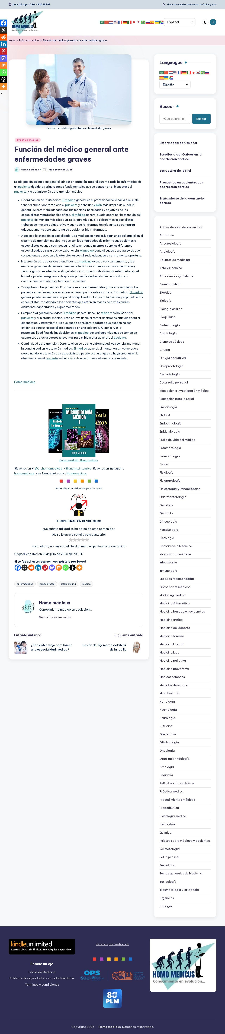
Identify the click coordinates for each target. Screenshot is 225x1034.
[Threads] (72, 567)
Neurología (167, 718)
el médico (78, 215)
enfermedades (25, 583)
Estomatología (170, 448)
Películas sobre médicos (176, 783)
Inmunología (168, 571)
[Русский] (148, 22)
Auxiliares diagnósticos (176, 276)
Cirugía (164, 350)
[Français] (120, 22)
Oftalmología (169, 742)
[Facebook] (18, 567)
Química (165, 833)
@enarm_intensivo (79, 468)
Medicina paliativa (172, 661)
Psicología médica (172, 816)
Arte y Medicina (170, 268)
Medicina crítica (171, 620)
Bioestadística (170, 284)
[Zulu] (161, 22)
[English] (116, 22)
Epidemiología (169, 432)
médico (86, 583)
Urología (165, 906)
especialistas (47, 583)
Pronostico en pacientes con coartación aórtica (181, 184)
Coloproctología (171, 366)
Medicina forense (171, 636)
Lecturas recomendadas (177, 579)
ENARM (164, 415)
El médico (68, 200)
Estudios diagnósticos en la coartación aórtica (180, 157)
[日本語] (134, 22)
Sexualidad (167, 865)
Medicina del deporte (174, 628)
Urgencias (166, 898)
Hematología (168, 530)
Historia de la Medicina (175, 546)
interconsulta (68, 583)
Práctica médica (28, 140)
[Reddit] (31, 567)
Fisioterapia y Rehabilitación (179, 489)
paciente (24, 186)
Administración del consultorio (181, 227)
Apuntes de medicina (174, 260)
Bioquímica (167, 317)
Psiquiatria (167, 824)
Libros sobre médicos (174, 587)
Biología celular (170, 309)
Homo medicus (24, 382)
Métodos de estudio (173, 685)
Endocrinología (170, 424)
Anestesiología (170, 244)
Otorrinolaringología (174, 759)
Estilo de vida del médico (177, 440)
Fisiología (166, 473)
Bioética (165, 293)
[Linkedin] (38, 567)
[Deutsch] (125, 22)
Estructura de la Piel (175, 171)
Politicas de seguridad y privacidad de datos (41, 978)
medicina (85, 261)
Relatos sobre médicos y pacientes (184, 841)
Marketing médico (172, 595)
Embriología (168, 407)
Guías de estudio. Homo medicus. (78, 460)
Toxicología (167, 882)
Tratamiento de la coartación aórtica (182, 201)
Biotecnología (169, 325)
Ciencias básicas (171, 342)
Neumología (168, 710)
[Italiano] (129, 22)
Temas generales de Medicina (180, 873)
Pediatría (166, 775)
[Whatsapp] (66, 567)
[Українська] (157, 22)
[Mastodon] (52, 567)
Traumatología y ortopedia (179, 890)
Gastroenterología (173, 497)
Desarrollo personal (173, 383)
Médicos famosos (172, 677)
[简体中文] (106, 22)
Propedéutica (169, 808)
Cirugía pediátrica (172, 358)
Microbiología (169, 693)
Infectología (168, 562)
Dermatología (169, 374)
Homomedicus (77, 473)
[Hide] (1, 93)
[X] (24, 567)
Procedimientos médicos (177, 800)
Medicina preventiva (174, 669)
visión (98, 205)
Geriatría (166, 513)
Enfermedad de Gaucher (178, 143)
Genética (166, 505)
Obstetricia (167, 734)
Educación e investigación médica (184, 391)
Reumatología (169, 849)
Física (163, 464)
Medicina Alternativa (174, 603)
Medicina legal (169, 653)
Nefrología (167, 702)
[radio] (71, 540)
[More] (79, 567)
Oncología (167, 751)
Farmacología (169, 456)
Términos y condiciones (42, 985)
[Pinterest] (45, 567)
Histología (166, 538)
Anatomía (166, 235)
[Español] (152, 22)
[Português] (143, 22)
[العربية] (102, 22)
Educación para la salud (176, 399)
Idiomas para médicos (175, 554)
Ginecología (168, 522)
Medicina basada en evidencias (182, 612)
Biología (165, 301)
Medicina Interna (171, 644)
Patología (166, 767)
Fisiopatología (170, 481)
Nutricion (165, 726)
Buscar (166, 106)
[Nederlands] (111, 22)
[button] (55, 617)
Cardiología (168, 333)
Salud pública (169, 857)
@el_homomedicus (48, 468)
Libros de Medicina (42, 972)
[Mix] (59, 567)
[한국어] (138, 22)
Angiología (167, 252)
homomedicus (24, 473)
